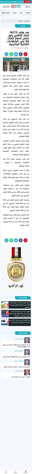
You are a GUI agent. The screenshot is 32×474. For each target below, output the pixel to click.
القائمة (15, 473)
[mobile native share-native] (25, 54)
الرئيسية (25, 473)
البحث (6, 473)
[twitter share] (16, 54)
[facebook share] (21, 54)
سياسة (15, 13)
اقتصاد (20, 21)
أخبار (21, 13)
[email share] (6, 54)
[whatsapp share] (11, 54)
